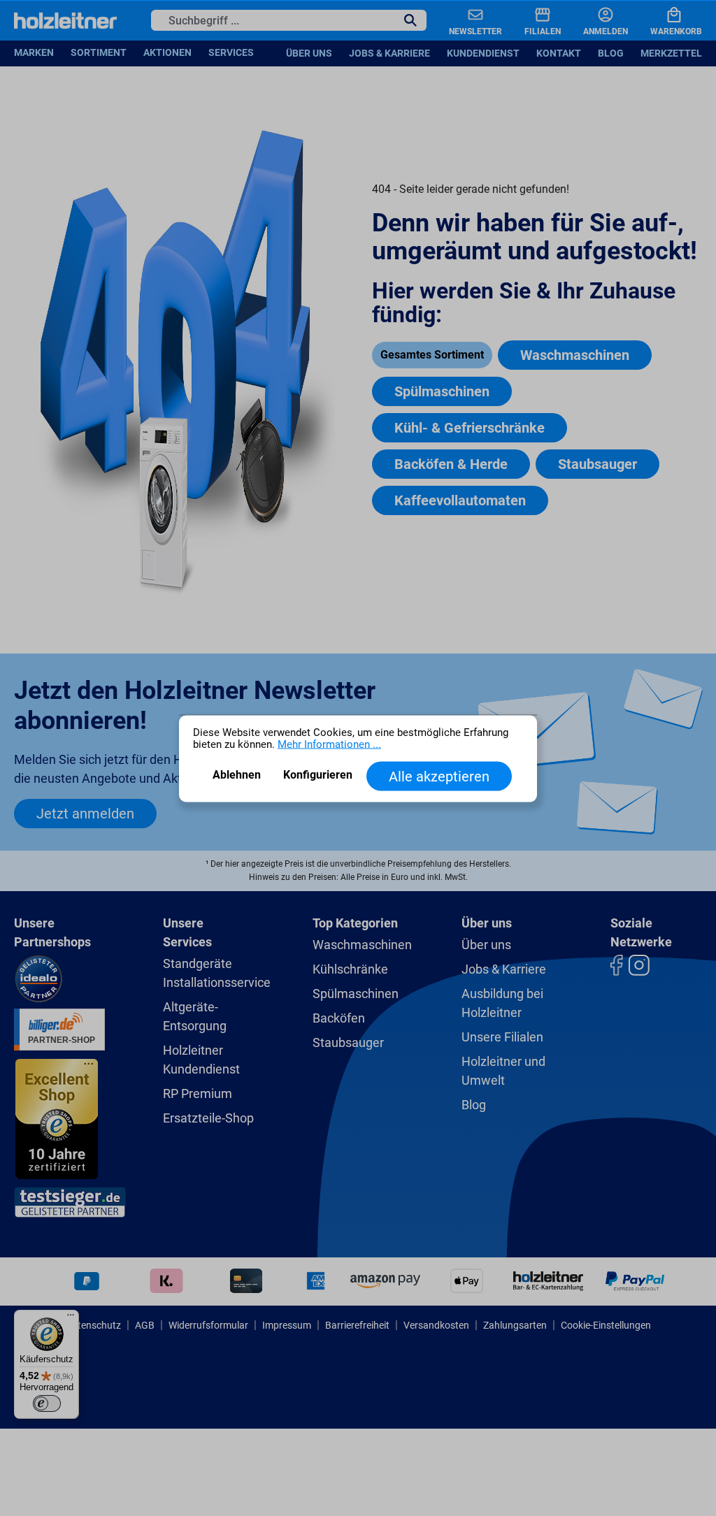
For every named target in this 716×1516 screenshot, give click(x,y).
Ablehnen (237, 774)
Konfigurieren (317, 774)
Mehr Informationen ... (329, 744)
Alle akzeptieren (439, 775)
